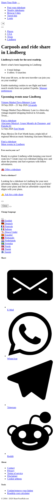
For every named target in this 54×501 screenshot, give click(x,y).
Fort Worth (19, 128)
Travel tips (12, 15)
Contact (11, 468)
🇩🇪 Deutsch (7, 223)
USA (9, 34)
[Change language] (2, 27)
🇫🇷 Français (7, 226)
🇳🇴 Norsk (6, 246)
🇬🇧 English (6, 220)
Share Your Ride (9, 2)
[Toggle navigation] (18, 3)
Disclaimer (12, 476)
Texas (10, 36)
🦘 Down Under (9, 232)
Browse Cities (14, 13)
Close (4, 206)
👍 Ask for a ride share (12, 194)
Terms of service (15, 473)
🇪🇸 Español (6, 235)
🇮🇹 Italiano (6, 229)
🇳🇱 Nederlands (8, 240)
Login (10, 18)
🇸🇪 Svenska (7, 243)
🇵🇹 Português (7, 237)
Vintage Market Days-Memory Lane (18, 102)
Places (10, 31)
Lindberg (11, 39)
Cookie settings (14, 478)
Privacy (10, 470)
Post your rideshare (16, 7)
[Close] (2, 201)
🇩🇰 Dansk (6, 249)
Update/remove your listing (20, 490)
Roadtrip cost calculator (18, 493)
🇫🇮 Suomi (6, 252)
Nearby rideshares (15, 10)
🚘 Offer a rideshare (11, 169)
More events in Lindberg (13, 144)
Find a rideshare (8, 120)
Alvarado (32, 105)
